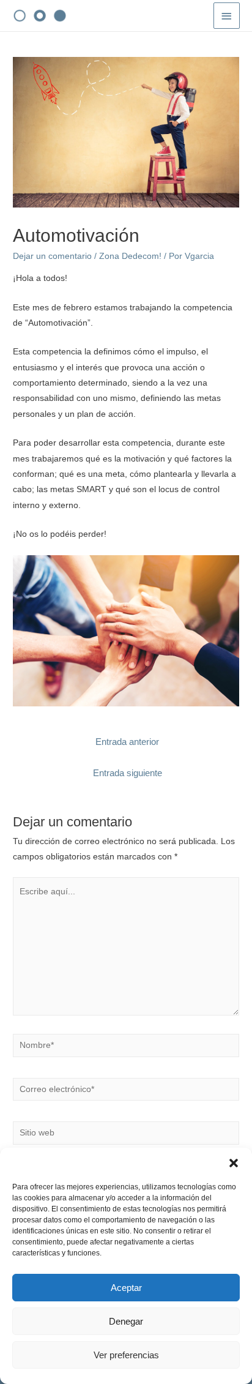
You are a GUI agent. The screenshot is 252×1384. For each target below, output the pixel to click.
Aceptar (126, 1287)
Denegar (126, 1321)
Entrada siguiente (127, 773)
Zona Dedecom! (130, 256)
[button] (234, 1163)
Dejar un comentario (52, 256)
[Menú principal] (226, 15)
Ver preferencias (126, 1355)
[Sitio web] (126, 1135)
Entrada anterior (127, 742)
